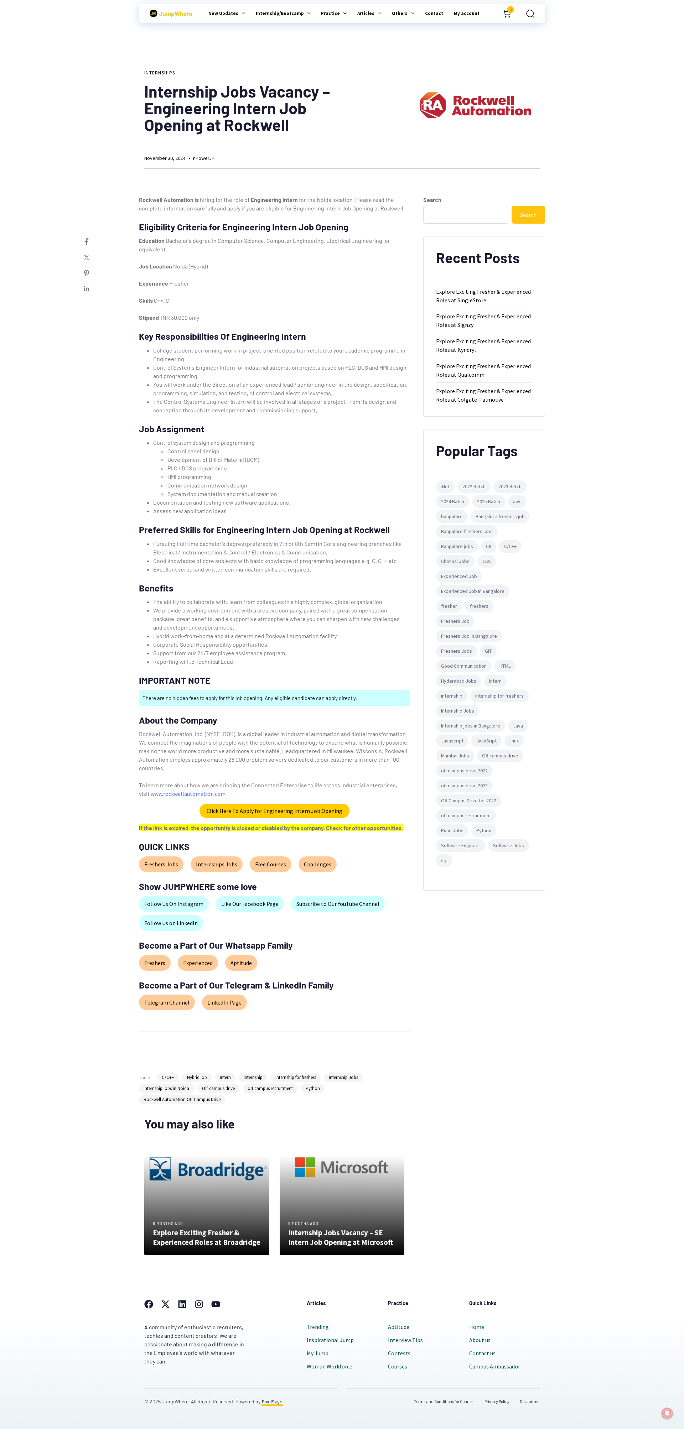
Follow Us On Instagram (173, 903)
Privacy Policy (496, 1401)
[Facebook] (93, 241)
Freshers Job (455, 621)
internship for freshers (295, 1077)
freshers (479, 606)
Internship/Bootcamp (280, 13)
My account (467, 13)
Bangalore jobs (457, 546)
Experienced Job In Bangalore (472, 591)
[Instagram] (199, 1304)
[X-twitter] (165, 1304)
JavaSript (486, 740)
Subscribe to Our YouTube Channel (337, 903)
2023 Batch (510, 486)
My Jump (317, 1353)
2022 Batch (474, 486)
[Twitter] (93, 257)
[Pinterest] (93, 273)
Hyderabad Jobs (458, 681)
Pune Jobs (452, 830)
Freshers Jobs (161, 864)
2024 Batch (452, 501)
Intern (225, 1077)
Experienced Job (459, 576)
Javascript (452, 740)
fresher (449, 606)
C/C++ (168, 1077)
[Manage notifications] (667, 1413)
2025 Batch (488, 501)
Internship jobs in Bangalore (470, 726)
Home (476, 1326)
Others (400, 13)
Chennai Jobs (455, 561)
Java (518, 726)
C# (488, 546)
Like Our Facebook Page (250, 903)
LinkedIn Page (224, 1002)
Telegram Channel (167, 1002)
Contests (399, 1353)
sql (444, 860)
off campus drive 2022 (464, 770)
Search (432, 199)
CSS (486, 561)
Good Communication (464, 666)
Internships (159, 73)
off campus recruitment (270, 1088)
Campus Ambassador (494, 1366)
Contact (434, 13)
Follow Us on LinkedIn (171, 923)
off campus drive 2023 (464, 785)
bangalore (452, 516)
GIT (488, 651)
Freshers (154, 962)
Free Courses (270, 864)
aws (517, 501)
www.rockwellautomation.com (188, 793)
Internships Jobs (216, 864)
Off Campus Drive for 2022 (468, 800)
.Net (445, 486)
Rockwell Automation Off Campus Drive (182, 1099)
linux (514, 740)
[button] (528, 13)
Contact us (482, 1353)
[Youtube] (215, 1304)
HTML (505, 666)
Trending (318, 1326)
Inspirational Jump (330, 1340)
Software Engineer (460, 845)
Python (313, 1088)
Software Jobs (508, 845)
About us (480, 1340)
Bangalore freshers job (500, 516)
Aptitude (241, 962)
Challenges (317, 864)
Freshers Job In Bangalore (469, 636)
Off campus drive (218, 1088)
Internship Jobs (343, 1077)
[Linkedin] (93, 288)
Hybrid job (197, 1077)
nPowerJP (203, 158)
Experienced (198, 962)
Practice (330, 13)
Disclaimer (530, 1401)
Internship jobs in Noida (166, 1088)
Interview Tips (405, 1340)
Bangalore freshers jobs (467, 531)
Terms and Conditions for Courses (444, 1401)
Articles (365, 13)
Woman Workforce (329, 1366)
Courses (397, 1366)
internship (253, 1077)
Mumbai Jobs (455, 755)
